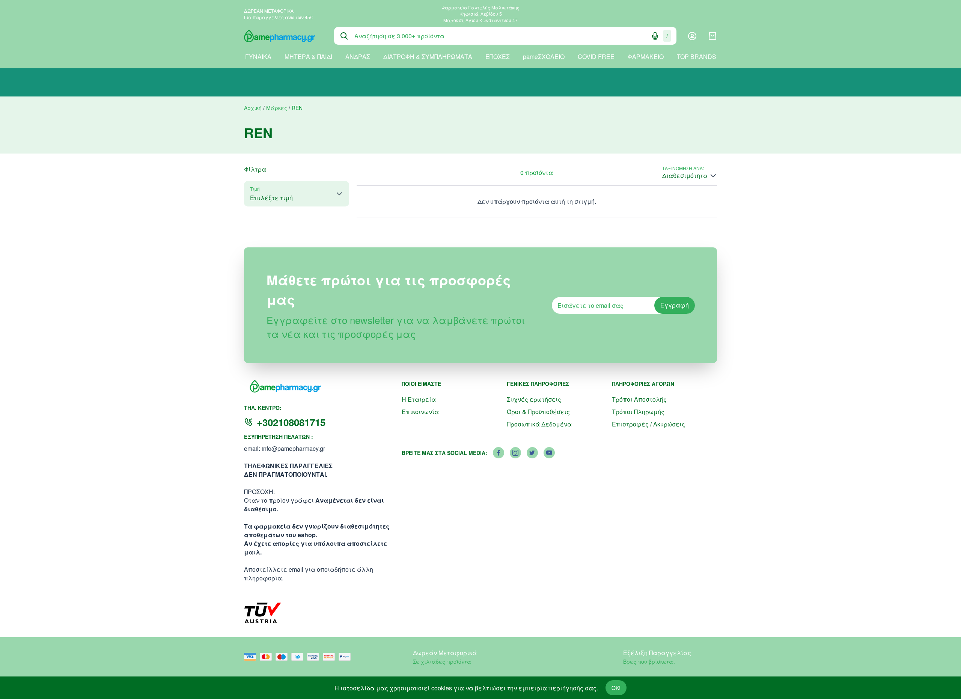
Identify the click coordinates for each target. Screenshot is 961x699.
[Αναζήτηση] (344, 36)
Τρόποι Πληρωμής (638, 411)
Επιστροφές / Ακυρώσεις (648, 424)
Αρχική (253, 107)
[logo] (283, 36)
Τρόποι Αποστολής (639, 399)
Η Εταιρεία (419, 399)
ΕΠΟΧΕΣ (497, 56)
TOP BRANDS (696, 56)
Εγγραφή (674, 305)
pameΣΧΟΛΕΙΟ (544, 56)
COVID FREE (596, 56)
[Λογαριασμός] (692, 36)
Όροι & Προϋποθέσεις (538, 411)
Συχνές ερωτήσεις (534, 399)
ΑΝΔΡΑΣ (357, 56)
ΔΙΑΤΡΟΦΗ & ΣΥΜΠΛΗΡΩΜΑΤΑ (427, 56)
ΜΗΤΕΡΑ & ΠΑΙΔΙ (308, 56)
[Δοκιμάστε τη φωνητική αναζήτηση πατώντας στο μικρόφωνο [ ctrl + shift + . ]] (655, 36)
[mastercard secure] (331, 657)
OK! (616, 687)
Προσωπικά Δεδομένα (539, 424)
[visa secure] (315, 657)
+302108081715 (291, 422)
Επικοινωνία (420, 411)
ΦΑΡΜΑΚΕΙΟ (646, 56)
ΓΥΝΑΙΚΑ (258, 56)
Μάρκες (276, 107)
